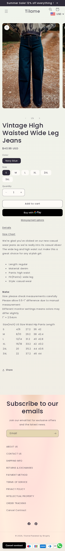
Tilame (27, 536)
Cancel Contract (16, 510)
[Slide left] (25, 118)
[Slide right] (39, 118)
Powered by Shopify (40, 536)
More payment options (32, 220)
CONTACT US (14, 453)
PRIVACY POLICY (15, 489)
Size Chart (8, 234)
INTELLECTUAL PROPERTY (20, 496)
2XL (46, 172)
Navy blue (12, 160)
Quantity (6, 186)
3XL (8, 179)
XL (35, 172)
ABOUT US (12, 446)
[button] (6, 11)
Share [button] (9, 369)
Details (6, 227)
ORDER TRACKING (16, 503)
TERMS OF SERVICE (16, 482)
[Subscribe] (55, 433)
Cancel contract (14, 545)
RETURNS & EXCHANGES (19, 467)
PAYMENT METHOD (16, 474)
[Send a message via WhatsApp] (59, 545)
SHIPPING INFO (14, 460)
